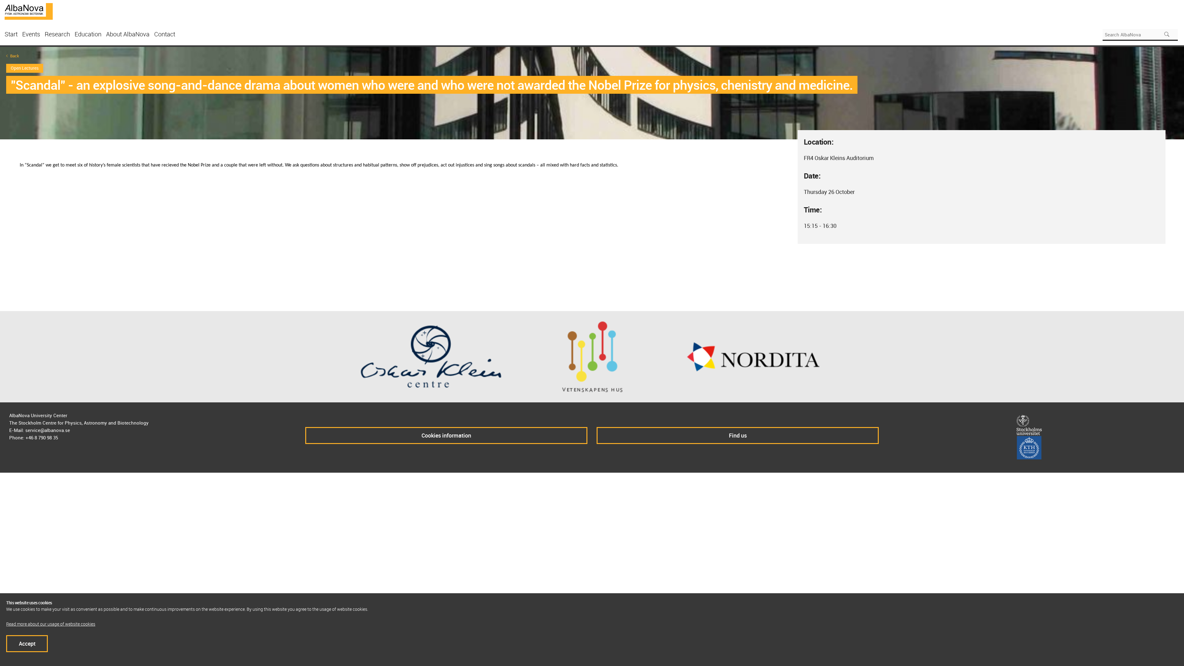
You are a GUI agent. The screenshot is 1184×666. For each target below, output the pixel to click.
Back (14, 56)
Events (31, 34)
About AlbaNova (128, 34)
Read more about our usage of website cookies (50, 624)
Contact (164, 34)
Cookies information (446, 435)
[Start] (29, 11)
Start (11, 34)
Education (88, 34)
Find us (738, 435)
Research (57, 34)
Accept (27, 643)
